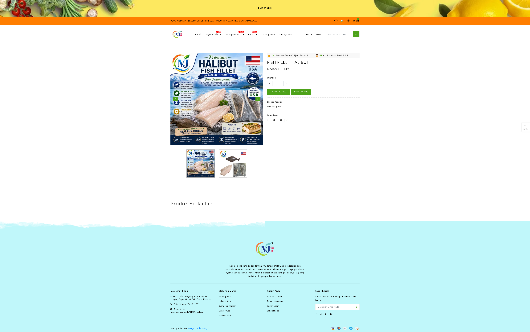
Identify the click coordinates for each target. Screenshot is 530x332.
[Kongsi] (267, 120)
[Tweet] (274, 120)
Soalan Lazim (225, 315)
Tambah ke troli (279, 92)
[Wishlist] (285, 120)
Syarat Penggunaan (227, 306)
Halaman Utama (274, 296)
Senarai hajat (273, 310)
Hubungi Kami (225, 301)
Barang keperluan (275, 301)
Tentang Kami (225, 296)
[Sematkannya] (281, 120)
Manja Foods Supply (197, 328)
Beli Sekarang (301, 92)
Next (257, 99)
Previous (175, 99)
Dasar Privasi (224, 310)
